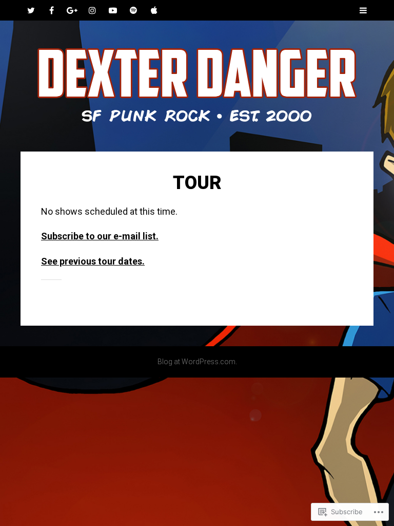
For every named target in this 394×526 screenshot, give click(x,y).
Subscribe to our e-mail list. (100, 236)
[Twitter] (31, 10)
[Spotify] (133, 10)
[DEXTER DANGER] (197, 86)
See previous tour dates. (93, 261)
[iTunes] (154, 10)
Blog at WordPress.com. (197, 362)
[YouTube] (113, 10)
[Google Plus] (72, 10)
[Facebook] (51, 10)
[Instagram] (92, 10)
